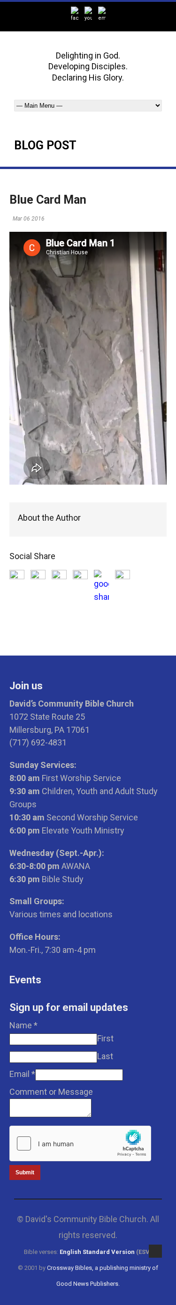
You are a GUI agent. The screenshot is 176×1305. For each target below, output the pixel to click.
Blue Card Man (47, 199)
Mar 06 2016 (29, 218)
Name (23, 1025)
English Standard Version (97, 1251)
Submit (24, 1172)
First (105, 1038)
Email (22, 1074)
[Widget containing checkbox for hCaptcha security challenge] (80, 1143)
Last (105, 1056)
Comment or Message (51, 1092)
